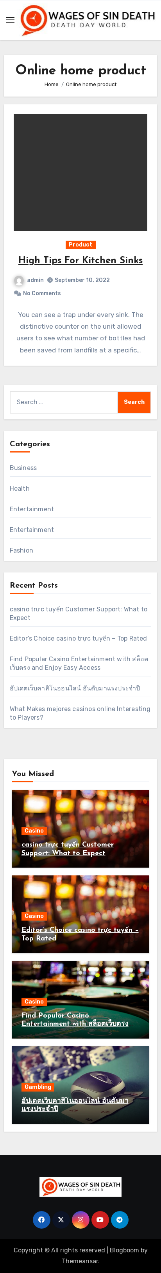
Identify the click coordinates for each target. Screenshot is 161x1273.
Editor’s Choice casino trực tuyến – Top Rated (78, 638)
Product (81, 244)
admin (35, 280)
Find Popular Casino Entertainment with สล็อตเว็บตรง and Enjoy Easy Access (75, 1024)
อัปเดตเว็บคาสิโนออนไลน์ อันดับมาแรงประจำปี (75, 688)
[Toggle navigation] (10, 20)
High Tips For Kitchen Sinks (80, 261)
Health (20, 488)
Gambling (38, 1087)
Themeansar (80, 1261)
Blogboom (124, 1250)
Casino (34, 831)
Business (23, 468)
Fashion (21, 550)
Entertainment (32, 509)
